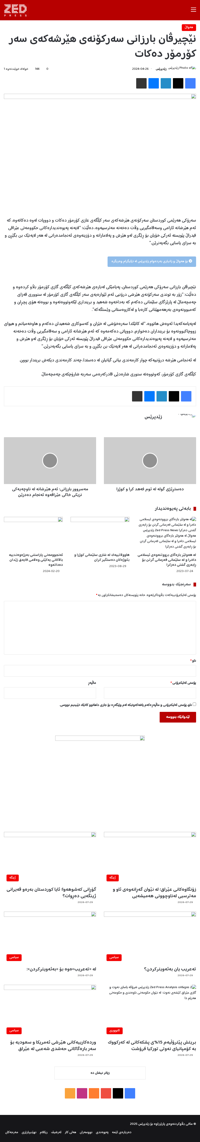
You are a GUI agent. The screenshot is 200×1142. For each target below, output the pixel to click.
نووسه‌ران (86, 1132)
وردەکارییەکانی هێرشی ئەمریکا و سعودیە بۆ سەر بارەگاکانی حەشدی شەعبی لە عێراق (53, 1045)
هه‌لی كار (70, 1132)
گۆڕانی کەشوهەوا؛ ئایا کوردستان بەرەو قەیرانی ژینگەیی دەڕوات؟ (51, 893)
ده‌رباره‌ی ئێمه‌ (122, 1132)
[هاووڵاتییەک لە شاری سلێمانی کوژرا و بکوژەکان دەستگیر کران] (100, 533)
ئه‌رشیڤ (56, 1132)
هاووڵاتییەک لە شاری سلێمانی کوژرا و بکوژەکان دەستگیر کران (101, 558)
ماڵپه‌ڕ (92, 683)
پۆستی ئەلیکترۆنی (183, 683)
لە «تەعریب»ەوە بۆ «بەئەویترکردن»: (61, 969)
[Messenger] (153, 83)
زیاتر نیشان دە (100, 1073)
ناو (193, 660)
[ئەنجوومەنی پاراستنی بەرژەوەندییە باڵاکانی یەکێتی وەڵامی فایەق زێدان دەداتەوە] (33, 533)
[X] (178, 83)
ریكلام (44, 1132)
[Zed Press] (16, 10)
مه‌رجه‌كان (11, 1132)
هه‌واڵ (189, 27)
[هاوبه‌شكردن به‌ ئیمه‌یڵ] (141, 83)
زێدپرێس (161, 69)
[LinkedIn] (166, 83)
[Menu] (193, 12)
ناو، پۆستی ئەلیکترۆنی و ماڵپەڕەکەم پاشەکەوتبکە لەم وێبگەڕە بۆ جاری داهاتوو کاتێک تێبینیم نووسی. (125, 705)
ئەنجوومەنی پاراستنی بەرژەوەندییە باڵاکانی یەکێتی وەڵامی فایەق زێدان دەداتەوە (36, 560)
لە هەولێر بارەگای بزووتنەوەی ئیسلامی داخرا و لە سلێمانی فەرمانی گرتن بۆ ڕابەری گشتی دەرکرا (167, 560)
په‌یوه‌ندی (102, 1132)
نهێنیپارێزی (29, 1132)
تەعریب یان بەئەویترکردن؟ (170, 969)
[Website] (159, 426)
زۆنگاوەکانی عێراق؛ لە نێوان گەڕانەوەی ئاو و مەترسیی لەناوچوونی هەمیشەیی (154, 893)
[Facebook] (190, 83)
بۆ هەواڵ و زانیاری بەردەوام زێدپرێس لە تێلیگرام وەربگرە (150, 261)
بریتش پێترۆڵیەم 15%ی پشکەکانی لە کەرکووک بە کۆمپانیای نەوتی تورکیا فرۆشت (152, 1045)
